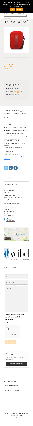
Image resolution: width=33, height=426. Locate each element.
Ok (12, 9)
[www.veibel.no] (15, 168)
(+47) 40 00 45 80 (10, 221)
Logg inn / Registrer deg (16, 363)
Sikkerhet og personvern (11, 386)
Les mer (19, 9)
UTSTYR (12, 14)
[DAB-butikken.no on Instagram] (11, 168)
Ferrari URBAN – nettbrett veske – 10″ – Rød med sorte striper (15, 16)
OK (8, 322)
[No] (31, 6)
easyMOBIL (19, 14)
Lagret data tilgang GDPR (12, 390)
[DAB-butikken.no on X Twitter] (6, 168)
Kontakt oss (10, 342)
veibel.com (9, 219)
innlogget (17, 92)
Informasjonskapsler (10, 381)
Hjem (7, 14)
